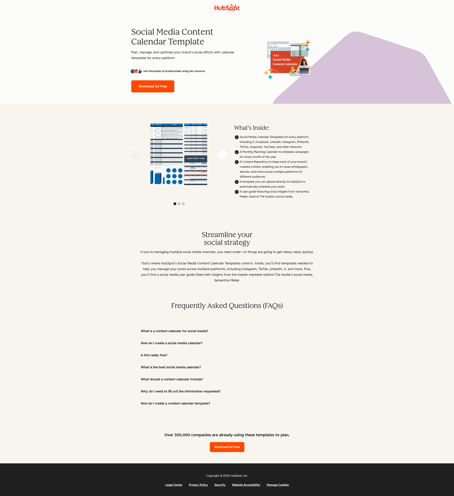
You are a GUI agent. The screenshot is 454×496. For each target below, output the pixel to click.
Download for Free (153, 86)
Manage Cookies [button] (278, 485)
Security (220, 485)
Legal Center (173, 485)
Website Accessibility (246, 485)
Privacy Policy (198, 485)
